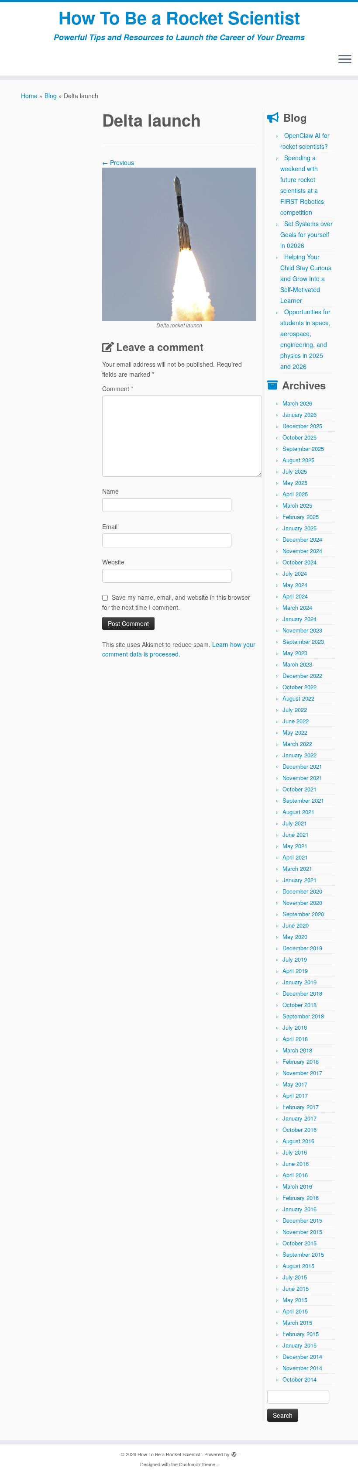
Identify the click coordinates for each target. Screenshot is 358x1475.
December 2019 (302, 948)
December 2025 (302, 426)
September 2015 (303, 1254)
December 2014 (302, 1356)
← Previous (118, 162)
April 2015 (295, 1311)
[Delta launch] (179, 243)
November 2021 (302, 778)
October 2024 (299, 562)
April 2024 (295, 596)
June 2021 (295, 834)
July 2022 (294, 709)
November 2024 (302, 551)
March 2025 (297, 505)
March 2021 (297, 868)
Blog (51, 95)
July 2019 (294, 959)
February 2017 (300, 1107)
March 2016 (297, 1186)
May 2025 (294, 482)
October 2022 (299, 687)
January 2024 (299, 619)
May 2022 (294, 732)
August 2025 (298, 460)
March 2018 (297, 1050)
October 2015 (299, 1243)
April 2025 (295, 494)
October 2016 (299, 1129)
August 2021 (298, 812)
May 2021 (294, 846)
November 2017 (302, 1073)
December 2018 (302, 993)
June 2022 (295, 721)
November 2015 (302, 1231)
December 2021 (302, 766)
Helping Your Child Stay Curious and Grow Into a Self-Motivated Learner (305, 278)
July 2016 (294, 1152)
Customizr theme (197, 1464)
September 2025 (303, 448)
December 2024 (302, 539)
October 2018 (299, 1005)
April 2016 (295, 1175)
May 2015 (294, 1300)
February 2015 (300, 1334)
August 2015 (298, 1266)
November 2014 (302, 1368)
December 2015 (302, 1220)
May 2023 (294, 653)
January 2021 (299, 880)
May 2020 (294, 936)
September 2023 (303, 641)
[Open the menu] (344, 59)
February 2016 (300, 1197)
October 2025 (299, 437)
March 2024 (297, 607)
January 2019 (299, 982)
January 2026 (299, 414)
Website (113, 561)
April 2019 (295, 970)
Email (109, 526)
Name (110, 491)
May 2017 (294, 1084)
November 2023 (302, 630)
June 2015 (295, 1288)
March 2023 (297, 664)
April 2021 (295, 857)
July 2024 (294, 573)
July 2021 (294, 823)
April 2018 (295, 1039)
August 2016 (298, 1141)
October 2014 (299, 1379)
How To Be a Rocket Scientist (179, 17)
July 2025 (294, 471)
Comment (117, 388)
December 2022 (302, 675)
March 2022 (297, 743)
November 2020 (302, 902)
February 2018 (300, 1061)
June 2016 (295, 1163)
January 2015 (299, 1345)
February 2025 (300, 516)
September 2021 (303, 800)
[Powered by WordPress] (234, 1452)
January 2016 (299, 1209)
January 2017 (299, 1118)
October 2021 (299, 789)
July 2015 (294, 1277)
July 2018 (294, 1027)
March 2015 (297, 1322)
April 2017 (295, 1095)
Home (29, 95)
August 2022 (298, 698)
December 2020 (302, 891)
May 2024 (294, 585)
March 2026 (297, 403)
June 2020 (295, 925)
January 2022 (299, 755)
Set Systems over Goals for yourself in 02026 (306, 234)
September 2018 (303, 1016)
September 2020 (303, 914)
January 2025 (299, 528)
